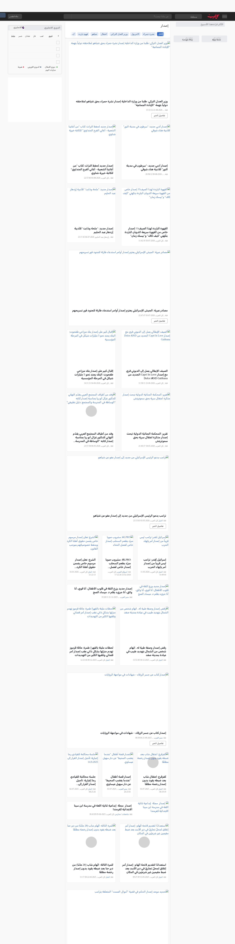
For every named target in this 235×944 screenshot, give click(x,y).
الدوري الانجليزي (52, 27)
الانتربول (135, 33)
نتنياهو (94, 33)
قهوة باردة (83, 33)
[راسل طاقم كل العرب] (38, 16)
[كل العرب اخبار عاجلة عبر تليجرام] (44, 16)
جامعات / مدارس (122, 814)
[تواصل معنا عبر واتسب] (31, 16)
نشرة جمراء (148, 33)
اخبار (161, 520)
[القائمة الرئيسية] (224, 16)
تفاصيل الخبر (159, 115)
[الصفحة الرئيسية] (213, 16)
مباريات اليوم (51, 70)
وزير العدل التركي (119, 33)
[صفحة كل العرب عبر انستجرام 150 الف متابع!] (57, 16)
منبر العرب (124, 597)
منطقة (193, 16)
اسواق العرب (122, 572)
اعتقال (104, 33)
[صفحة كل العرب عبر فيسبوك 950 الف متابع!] (50, 16)
